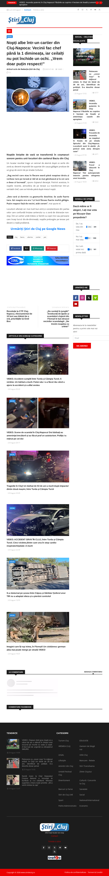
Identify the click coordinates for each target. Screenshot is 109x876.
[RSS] (99, 9)
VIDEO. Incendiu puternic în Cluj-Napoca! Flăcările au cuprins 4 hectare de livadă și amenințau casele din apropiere (86, 110)
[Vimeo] (91, 9)
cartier (38, 237)
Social (9, 37)
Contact (27, 10)
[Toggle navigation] (9, 31)
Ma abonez (82, 346)
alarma (30, 237)
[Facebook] (78, 9)
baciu (22, 237)
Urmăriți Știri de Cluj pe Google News (38, 229)
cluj (16, 237)
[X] (87, 9)
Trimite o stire (38, 10)
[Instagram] (83, 9)
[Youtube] (95, 9)
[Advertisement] (38, 134)
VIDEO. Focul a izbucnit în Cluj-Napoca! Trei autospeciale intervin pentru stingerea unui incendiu (86, 170)
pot (45, 237)
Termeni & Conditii (95, 872)
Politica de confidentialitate (75, 872)
